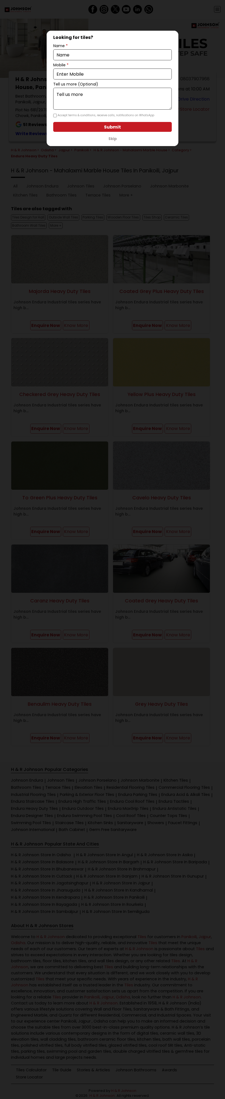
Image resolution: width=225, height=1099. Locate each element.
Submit (112, 127)
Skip (112, 138)
